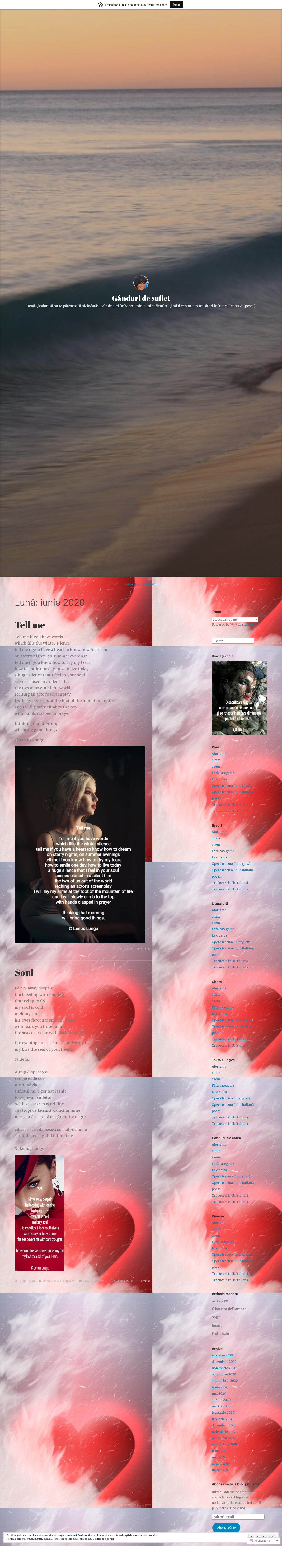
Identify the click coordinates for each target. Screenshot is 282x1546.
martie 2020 (221, 1406)
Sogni (217, 1317)
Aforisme (219, 754)
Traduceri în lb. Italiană (230, 804)
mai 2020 (219, 1393)
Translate (245, 624)
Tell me (30, 624)
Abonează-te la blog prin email (236, 1484)
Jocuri (217, 1325)
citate (216, 760)
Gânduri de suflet (141, 298)
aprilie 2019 (221, 1463)
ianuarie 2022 (222, 1355)
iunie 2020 (220, 1387)
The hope (220, 1300)
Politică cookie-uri (103, 1538)
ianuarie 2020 (222, 1419)
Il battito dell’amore (229, 1309)
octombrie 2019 (223, 1438)
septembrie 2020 (225, 1381)
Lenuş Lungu (27, 948)
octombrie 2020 (224, 1374)
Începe (176, 4)
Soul (24, 972)
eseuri (217, 766)
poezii (217, 798)
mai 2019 (218, 1457)
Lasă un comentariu (95, 948)
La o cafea (219, 779)
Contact (150, 584)
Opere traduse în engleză (59, 948)
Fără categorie (223, 773)
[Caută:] (233, 640)
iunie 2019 (219, 1451)
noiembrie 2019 (223, 1432)
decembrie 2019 (224, 1425)
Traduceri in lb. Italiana (230, 811)
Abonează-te (226, 1528)
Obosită (131, 584)
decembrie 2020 (224, 1362)
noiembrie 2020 (224, 1368)
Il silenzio (220, 1334)
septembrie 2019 (224, 1444)
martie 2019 (221, 1470)
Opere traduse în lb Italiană (233, 792)
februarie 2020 (223, 1412)
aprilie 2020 (221, 1400)
